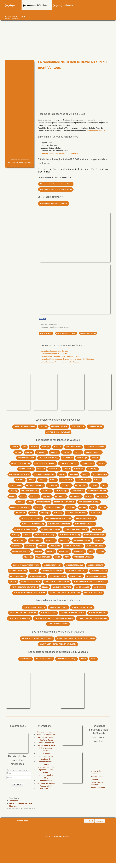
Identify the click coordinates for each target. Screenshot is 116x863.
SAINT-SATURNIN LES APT (50, 529)
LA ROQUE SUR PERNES (34, 485)
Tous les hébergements (46, 745)
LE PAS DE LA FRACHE (58, 576)
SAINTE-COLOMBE (82, 587)
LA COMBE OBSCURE (95, 565)
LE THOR (94, 485)
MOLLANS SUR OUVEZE (43, 659)
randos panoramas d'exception (66, 333)
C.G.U (46, 778)
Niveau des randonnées (45, 734)
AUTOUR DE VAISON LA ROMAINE (72, 613)
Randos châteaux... (46, 333)
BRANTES (66, 452)
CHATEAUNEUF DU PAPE (68, 463)
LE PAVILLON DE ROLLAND (96, 576)
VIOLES (57, 557)
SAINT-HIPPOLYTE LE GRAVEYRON (58, 518)
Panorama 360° (46, 786)
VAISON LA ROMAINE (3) (21, 551)
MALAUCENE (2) (77, 491)
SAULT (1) (15, 535)
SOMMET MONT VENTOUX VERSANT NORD (29, 593)
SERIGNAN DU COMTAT (81, 540)
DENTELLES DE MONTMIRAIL (24, 427)
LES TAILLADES (80, 485)
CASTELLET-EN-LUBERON (20, 463)
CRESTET (101, 463)
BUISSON (78, 452)
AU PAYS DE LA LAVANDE (58, 607)
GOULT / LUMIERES (100, 474)
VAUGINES (38, 551)
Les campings (45, 789)
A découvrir (45, 759)
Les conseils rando (45, 737)
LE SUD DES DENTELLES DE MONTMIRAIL (92, 618)
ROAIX (93, 507)
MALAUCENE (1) (61, 491)
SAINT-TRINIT (97, 529)
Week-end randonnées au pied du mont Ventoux (60, 153)
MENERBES (34, 496)
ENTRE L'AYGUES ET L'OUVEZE (19, 618)
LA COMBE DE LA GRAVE (52, 565)
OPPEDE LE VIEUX (43, 502)
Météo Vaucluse (45, 748)
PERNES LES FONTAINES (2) (89, 502)
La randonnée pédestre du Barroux (54, 351)
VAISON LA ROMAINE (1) (73, 546)
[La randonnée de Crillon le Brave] (19, 71)
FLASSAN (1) (78, 469)
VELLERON (50, 551)
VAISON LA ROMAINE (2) (95, 546)
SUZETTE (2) (30, 546)
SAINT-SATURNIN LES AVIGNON (76, 529)
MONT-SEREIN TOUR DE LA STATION (25, 587)
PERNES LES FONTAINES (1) (64, 502)
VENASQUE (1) (64, 551)
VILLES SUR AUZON (43, 557)
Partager (42, 318)
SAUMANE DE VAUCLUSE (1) (45, 535)
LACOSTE (42, 480)
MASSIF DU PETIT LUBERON (58, 624)
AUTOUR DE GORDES (48, 613)
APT (24, 447)
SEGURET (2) (64, 540)
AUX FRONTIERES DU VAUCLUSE (58, 432)
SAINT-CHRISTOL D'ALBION (76, 513)
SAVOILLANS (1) (19, 540)
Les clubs (46, 751)
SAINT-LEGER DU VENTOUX (85, 518)
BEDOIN (18, 452)
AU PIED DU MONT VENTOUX (82, 607)
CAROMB (95, 458)
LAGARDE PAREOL (83, 480)
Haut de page (22, 820)
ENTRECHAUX (54, 469)
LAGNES (97, 480)
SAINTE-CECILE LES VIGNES (31, 518)
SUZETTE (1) (16, 546)
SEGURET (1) (50, 540)
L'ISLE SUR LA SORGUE (29, 491)
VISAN (67, 557)
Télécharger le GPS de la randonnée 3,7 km (56, 189)
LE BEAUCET (66, 485)
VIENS (91, 551)
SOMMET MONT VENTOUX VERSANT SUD (65, 593)
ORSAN (93, 659)
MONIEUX (88, 496)
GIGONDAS (74, 474)
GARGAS (62, 474)
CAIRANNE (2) (82, 458)
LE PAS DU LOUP (76, 576)
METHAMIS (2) (75, 496)
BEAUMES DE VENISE (73, 447)
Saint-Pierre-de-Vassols (96, 131)
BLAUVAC (28, 452)
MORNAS (20, 502)
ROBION (103, 507)
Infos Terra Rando (46, 740)
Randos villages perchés (88, 333)
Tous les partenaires (46, 743)
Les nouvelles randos (45, 732)
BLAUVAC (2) (41, 452)
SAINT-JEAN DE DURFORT (61, 587)
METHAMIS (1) (60, 496)
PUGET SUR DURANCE (54, 507)
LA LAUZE (33, 571)
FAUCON (67, 469)
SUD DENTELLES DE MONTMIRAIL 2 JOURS (36, 639)
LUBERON (43, 427)
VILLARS (101, 551)
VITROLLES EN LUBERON (83, 557)
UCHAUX (42, 546)
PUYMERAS (70, 507)
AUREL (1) (34, 447)
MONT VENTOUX (78, 427)
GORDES (85, 474)
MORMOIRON (102, 496)
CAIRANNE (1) (68, 458)
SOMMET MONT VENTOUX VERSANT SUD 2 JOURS (58, 644)
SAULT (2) (27, 535)
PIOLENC (38, 507)
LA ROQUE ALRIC (16, 485)
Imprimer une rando (46, 767)
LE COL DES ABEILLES (37, 576)
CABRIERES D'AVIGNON (26, 458)
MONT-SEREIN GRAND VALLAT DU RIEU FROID (90, 582)
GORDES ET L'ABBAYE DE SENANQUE (26, 565)
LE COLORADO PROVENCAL (52, 571)
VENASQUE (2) (79, 551)
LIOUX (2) (13, 491)
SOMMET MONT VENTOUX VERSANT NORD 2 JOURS (76, 639)
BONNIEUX (54, 452)
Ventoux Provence (98, 787)
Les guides (45, 753)
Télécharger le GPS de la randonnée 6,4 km (56, 184)
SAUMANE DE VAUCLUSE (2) (70, 535)
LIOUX (104, 485)
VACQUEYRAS (55, 546)
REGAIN (45, 587)
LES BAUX (13, 582)
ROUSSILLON (20, 513)
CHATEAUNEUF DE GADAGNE (44, 463)
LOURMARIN (46, 491)
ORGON (83, 659)
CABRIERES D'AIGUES (93, 452)
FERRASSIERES (25, 659)
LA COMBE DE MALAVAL (74, 565)
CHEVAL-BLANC (88, 463)
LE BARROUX (52, 485)
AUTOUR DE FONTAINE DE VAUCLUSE (23, 613)
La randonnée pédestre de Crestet (54, 354)
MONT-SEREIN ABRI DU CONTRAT (57, 582)
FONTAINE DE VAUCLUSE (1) (19, 474)
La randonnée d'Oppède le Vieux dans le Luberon (60, 356)
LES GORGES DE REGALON (30, 582)
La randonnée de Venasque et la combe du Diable (60, 362)
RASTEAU (82, 507)
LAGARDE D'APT (66, 480)
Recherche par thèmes (46, 783)
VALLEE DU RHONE (95, 427)
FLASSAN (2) (92, 469)
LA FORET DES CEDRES (17, 571)
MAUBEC (12, 496)
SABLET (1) (45, 513)
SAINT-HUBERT (99, 587)
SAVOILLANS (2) (35, 540)
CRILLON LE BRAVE (26, 469)
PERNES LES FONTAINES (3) (20, 507)
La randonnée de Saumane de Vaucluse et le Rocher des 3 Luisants (67, 359)
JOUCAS (31, 480)
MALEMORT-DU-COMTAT (97, 491)
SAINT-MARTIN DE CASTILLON (59, 524)
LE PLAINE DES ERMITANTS (76, 571)
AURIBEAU (57, 447)
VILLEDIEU (28, 557)
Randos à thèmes (46, 756)
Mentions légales (46, 775)
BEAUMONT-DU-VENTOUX (95, 447)
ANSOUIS (15, 447)
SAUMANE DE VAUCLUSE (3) (94, 535)
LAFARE (53, 480)
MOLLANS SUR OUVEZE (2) (66, 659)
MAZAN (23, 496)
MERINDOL (47, 496)
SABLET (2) (58, 513)
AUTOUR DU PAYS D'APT (97, 613)
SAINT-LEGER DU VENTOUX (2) (33, 524)
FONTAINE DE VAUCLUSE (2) (44, 474)
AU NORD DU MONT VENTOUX (34, 607)
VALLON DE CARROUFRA (93, 593)
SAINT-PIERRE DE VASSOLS (84, 524)
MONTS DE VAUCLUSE (59, 427)
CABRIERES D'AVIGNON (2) (48, 458)
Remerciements (46, 781)
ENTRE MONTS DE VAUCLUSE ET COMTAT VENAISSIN (54, 618)
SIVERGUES (99, 540)
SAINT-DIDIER (95, 513)
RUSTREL (33, 513)
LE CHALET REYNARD (99, 571)
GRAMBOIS (20, 480)
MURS (30, 502)
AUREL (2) (45, 447)
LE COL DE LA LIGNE (17, 576)
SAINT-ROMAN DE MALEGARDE (25, 529)
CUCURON (41, 469)
